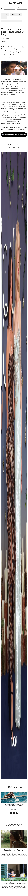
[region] (14, 465)
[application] (14, 799)
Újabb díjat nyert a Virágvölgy (14, 850)
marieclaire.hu (5, 38)
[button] (14, 465)
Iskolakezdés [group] (9, 8)
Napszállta (5, 14)
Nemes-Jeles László (15, 14)
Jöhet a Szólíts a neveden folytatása (14, 883)
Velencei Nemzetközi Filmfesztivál (11, 21)
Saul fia (4, 17)
